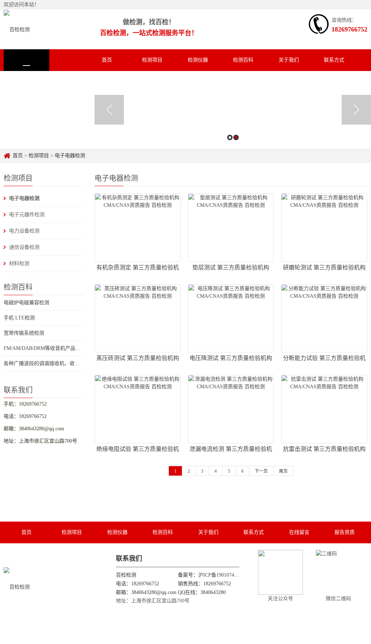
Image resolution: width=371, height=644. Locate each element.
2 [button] (236, 137)
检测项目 (152, 60)
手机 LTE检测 (19, 318)
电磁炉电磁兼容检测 (26, 302)
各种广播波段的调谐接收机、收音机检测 (49, 363)
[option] (233, 110)
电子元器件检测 (27, 214)
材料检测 (19, 263)
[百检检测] (17, 29)
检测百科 (243, 60)
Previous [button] (109, 110)
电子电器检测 (70, 155)
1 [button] (230, 137)
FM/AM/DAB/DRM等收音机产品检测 (45, 348)
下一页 (261, 471)
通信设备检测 (24, 247)
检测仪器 (198, 60)
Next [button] (356, 110)
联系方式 (334, 60)
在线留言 (26, 81)
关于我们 (289, 60)
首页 (107, 60)
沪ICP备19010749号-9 (222, 575)
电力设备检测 (24, 231)
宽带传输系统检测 (24, 333)
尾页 (283, 471)
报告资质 (72, 81)
